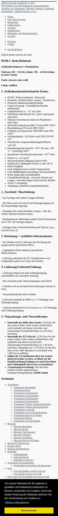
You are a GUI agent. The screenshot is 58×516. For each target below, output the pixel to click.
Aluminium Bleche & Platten (28, 415)
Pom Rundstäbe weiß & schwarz (30, 471)
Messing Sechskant (23, 437)
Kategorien (12, 22)
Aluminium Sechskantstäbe (27, 421)
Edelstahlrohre (21, 454)
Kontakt (11, 36)
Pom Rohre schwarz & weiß (27, 474)
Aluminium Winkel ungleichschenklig (32, 404)
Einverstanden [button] (29, 510)
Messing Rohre (21, 429)
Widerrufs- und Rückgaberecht (22, 33)
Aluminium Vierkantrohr (26, 393)
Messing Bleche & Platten (26, 440)
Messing (11, 423)
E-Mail (10, 44)
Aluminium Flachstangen (26, 398)
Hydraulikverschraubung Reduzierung (32, 465)
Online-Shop (13, 25)
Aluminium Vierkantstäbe (26, 396)
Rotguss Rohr (14, 446)
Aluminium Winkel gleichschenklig (31, 407)
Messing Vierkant (22, 435)
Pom (9, 468)
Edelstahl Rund (21, 457)
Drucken (11, 41)
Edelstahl (11, 451)
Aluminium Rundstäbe (25, 387)
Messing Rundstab (23, 426)
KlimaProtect (13, 30)
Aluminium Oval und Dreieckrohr (30, 412)
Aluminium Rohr (22, 390)
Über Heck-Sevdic (16, 19)
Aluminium (13, 384)
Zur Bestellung (14, 49)
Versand (11, 27)
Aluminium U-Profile (24, 409)
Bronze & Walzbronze (18, 443)
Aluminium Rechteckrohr (26, 401)
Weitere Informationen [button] (17, 502)
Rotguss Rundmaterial (18, 449)
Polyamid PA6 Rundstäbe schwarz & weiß (28, 476)
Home (10, 16)
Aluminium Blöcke (23, 418)
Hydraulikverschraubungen (20, 462)
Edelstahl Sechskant (23, 460)
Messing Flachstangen (24, 432)
